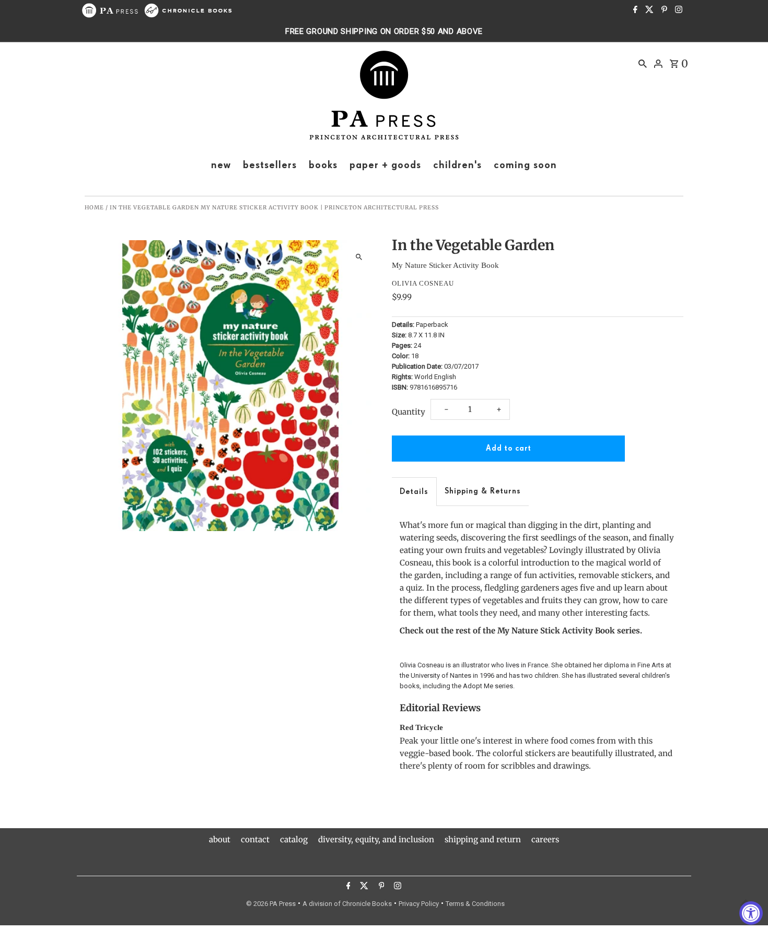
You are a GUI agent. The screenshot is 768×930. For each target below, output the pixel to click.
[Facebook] (634, 10)
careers (545, 839)
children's (457, 165)
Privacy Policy (419, 904)
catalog (294, 839)
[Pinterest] (663, 10)
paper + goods (385, 165)
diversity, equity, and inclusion (376, 839)
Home (94, 207)
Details (414, 492)
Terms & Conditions (475, 904)
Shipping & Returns (483, 491)
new (221, 165)
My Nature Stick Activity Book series (568, 630)
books (323, 165)
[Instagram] (677, 10)
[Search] (642, 63)
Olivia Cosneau (423, 283)
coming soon (525, 165)
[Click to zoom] (359, 257)
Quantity (408, 412)
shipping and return (483, 839)
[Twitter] (648, 10)
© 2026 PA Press (271, 904)
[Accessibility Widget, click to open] (751, 913)
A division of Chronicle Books (347, 904)
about (219, 839)
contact (255, 839)
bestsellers (270, 165)
